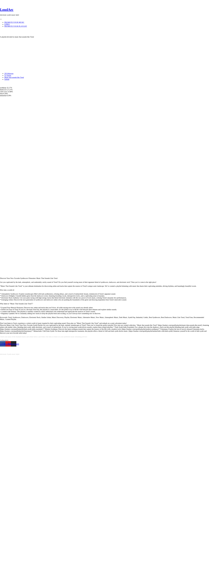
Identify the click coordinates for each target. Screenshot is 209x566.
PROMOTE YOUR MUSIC (14, 22)
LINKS (7, 24)
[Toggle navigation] (1, 19)
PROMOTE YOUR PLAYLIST (15, 26)
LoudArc (6, 10)
